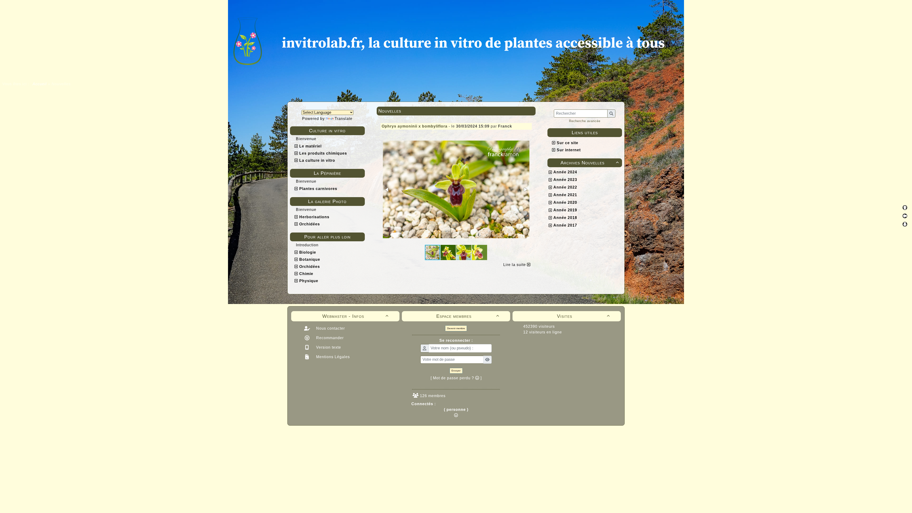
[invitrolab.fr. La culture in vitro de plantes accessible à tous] (456, 40)
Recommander (329, 338)
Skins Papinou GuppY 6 (436, 440)
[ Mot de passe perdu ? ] (456, 378)
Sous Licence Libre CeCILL (486, 435)
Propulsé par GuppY (418, 435)
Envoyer (456, 370)
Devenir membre (456, 328)
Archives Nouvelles (589, 162)
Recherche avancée (584, 121)
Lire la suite (515, 265)
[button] (387, 189)
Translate (343, 119)
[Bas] (904, 224)
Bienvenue (306, 139)
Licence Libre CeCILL (478, 440)
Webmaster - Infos (355, 316)
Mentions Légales (332, 357)
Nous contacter (330, 328)
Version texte (328, 347)
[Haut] (904, 207)
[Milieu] (904, 216)
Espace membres (467, 316)
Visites (583, 316)
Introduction (307, 245)
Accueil (40, 84)
